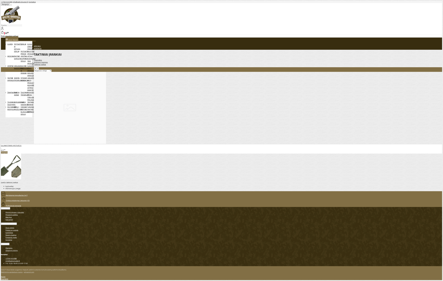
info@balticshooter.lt (20, 2)
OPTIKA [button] (29, 56)
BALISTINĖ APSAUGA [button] (30, 52)
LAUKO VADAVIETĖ (24, 103)
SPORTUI (10, 66)
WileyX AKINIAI (16, 93)
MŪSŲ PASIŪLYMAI (18, 108)
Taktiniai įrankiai (30, 103)
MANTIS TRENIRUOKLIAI (19, 79)
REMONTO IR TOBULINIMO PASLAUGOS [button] (31, 96)
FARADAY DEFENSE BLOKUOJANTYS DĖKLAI (26, 110)
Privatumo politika (12, 215)
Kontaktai (32, 2)
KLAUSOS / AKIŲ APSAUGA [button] (30, 68)
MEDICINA (10, 56)
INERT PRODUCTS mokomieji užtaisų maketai (31, 85)
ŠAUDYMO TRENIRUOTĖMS (26, 93)
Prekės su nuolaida (12, 230)
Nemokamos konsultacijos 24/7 (17, 195)
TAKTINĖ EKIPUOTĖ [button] (17, 57)
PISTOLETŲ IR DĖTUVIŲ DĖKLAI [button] (18, 48)
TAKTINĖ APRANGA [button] (10, 79)
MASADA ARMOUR (30, 74)
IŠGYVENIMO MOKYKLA (11, 108)
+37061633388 (6, 2)
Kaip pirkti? (9, 219)
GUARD (9, 44)
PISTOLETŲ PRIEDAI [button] (24, 52)
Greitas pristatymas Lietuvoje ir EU (18, 200)
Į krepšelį (4, 152)
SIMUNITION (31, 78)
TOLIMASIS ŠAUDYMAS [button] (11, 103)
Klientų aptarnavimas (9, 224)
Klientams (5, 244)
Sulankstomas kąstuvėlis (11, 145)
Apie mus (9, 217)
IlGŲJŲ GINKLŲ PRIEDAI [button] (30, 46)
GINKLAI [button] (23, 44)
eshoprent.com (29, 272)
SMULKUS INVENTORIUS (19, 67)
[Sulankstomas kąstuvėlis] (70, 143)
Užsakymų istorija (12, 250)
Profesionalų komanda (13, 205)
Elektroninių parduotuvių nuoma (11, 272)
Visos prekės (10, 228)
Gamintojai (9, 232)
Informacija (5, 208)
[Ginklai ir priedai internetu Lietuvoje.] (11, 23)
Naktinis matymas (30, 110)
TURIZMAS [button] (31, 107)
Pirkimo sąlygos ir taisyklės (15, 212)
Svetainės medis (11, 237)
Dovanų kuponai (11, 235)
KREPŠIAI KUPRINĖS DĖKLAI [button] (24, 58)
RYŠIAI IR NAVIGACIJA (24, 79)
